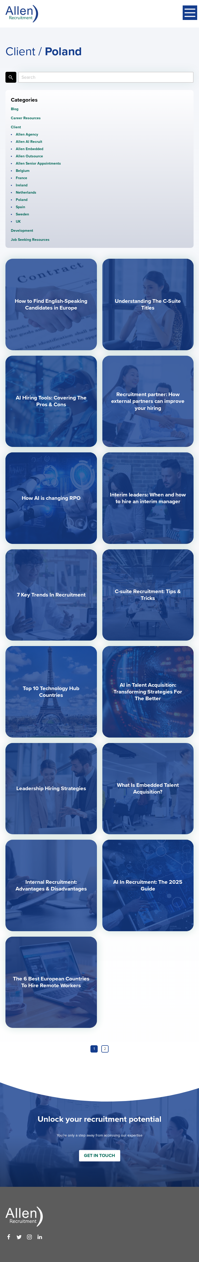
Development (22, 230)
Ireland (21, 185)
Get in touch (99, 1155)
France (21, 178)
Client (16, 127)
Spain (20, 207)
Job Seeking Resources (30, 239)
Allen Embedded (29, 149)
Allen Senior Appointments (38, 163)
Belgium (23, 171)
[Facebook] (8, 1237)
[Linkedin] (40, 1237)
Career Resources (26, 118)
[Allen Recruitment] (21, 14)
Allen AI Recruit (29, 141)
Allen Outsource (29, 156)
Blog (14, 109)
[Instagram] (29, 1237)
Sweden (22, 214)
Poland (21, 200)
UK (18, 221)
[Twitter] (19, 1237)
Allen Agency (27, 134)
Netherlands (26, 192)
